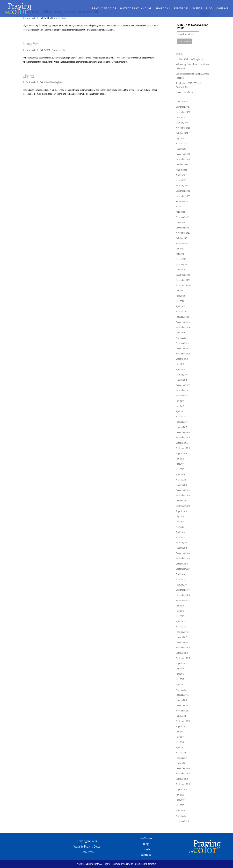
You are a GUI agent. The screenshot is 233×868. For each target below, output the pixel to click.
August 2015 (181, 511)
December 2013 (183, 590)
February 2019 (182, 343)
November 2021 (183, 233)
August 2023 (181, 170)
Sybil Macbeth (32, 18)
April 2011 (180, 747)
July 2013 (180, 605)
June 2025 (180, 117)
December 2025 (183, 107)
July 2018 (180, 364)
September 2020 (183, 285)
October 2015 (182, 500)
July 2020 (180, 290)
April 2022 (180, 212)
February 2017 (182, 422)
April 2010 (180, 810)
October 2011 (181, 716)
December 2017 (183, 385)
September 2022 (183, 201)
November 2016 (183, 437)
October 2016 (182, 443)
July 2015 (180, 516)
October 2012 (182, 653)
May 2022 (180, 206)
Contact (222, 8)
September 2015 (183, 506)
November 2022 (183, 196)
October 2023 (182, 164)
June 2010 (180, 800)
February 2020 (182, 317)
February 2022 (182, 217)
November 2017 (183, 390)
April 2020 (180, 306)
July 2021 (180, 248)
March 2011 (181, 752)
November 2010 (183, 773)
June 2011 (180, 737)
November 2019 (183, 327)
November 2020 (183, 280)
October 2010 (182, 779)
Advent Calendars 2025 (186, 92)
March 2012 (181, 689)
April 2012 (180, 684)
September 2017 (183, 395)
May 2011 (180, 742)
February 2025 (182, 122)
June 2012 (180, 674)
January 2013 (181, 637)
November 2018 (183, 353)
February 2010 (182, 821)
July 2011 (180, 731)
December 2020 (183, 275)
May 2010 (180, 805)
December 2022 (183, 191)
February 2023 (182, 185)
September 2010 (183, 784)
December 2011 (182, 705)
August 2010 (181, 789)
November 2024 (183, 128)
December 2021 (183, 227)
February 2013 (182, 632)
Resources (181, 8)
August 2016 (181, 453)
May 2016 (180, 469)
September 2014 (183, 569)
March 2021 (181, 259)
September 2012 (183, 658)
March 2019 (181, 338)
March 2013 (181, 626)
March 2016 (181, 479)
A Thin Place (28, 76)
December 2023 (183, 154)
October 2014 (182, 563)
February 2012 (182, 695)
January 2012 (181, 700)
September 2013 (183, 600)
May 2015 (180, 527)
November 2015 (183, 495)
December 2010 (183, 768)
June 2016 (180, 464)
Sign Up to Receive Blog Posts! (192, 26)
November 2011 (183, 710)
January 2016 (181, 485)
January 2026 (182, 101)
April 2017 (180, 411)
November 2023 (183, 159)
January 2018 (181, 380)
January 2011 (181, 763)
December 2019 (183, 322)
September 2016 (183, 448)
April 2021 (180, 254)
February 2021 (182, 264)
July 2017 (180, 401)
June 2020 (180, 296)
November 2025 (183, 112)
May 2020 (180, 301)
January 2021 (181, 269)
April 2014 (180, 574)
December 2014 (183, 553)
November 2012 (183, 647)
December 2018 (183, 348)
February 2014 (182, 584)
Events (197, 8)
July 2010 (180, 794)
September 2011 (183, 721)
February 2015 (182, 542)
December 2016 (183, 432)
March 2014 (181, 579)
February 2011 (182, 758)
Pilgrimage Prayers (31, 44)
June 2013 (180, 611)
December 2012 (183, 642)
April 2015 (180, 532)
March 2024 (181, 143)
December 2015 (183, 490)
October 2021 (182, 238)
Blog (209, 8)
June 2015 (180, 521)
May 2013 (180, 616)
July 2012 (180, 668)
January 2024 (182, 149)
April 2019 (180, 332)
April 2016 (180, 474)
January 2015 (181, 548)
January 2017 (181, 427)
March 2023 (181, 180)
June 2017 (180, 406)
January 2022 (181, 222)
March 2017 (181, 416)
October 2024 (182, 133)
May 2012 (180, 679)
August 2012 (181, 663)
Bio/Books (162, 8)
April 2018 (180, 369)
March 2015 (181, 537)
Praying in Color (104, 8)
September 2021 (183, 243)
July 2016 (180, 458)
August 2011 (181, 726)
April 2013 (180, 621)
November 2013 (183, 595)
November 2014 (183, 558)
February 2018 (182, 374)
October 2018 (182, 359)
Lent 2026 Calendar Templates (189, 59)
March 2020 (181, 311)
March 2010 (181, 815)
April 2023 (180, 175)
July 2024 (180, 138)
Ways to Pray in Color (136, 8)
